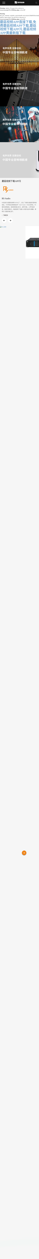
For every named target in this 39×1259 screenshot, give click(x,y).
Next (24, 852)
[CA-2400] (11, 227)
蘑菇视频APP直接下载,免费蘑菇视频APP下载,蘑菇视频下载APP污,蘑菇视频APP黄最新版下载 (18, 27)
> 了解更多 (5, 215)
